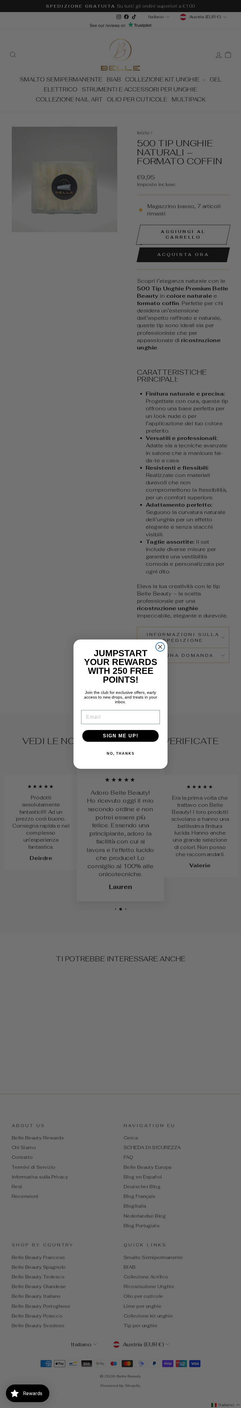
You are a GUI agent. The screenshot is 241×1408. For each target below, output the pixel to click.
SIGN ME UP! (120, 735)
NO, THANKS (121, 753)
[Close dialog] (160, 646)
